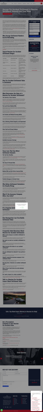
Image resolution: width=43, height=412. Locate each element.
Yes (22, 207)
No (20, 207)
